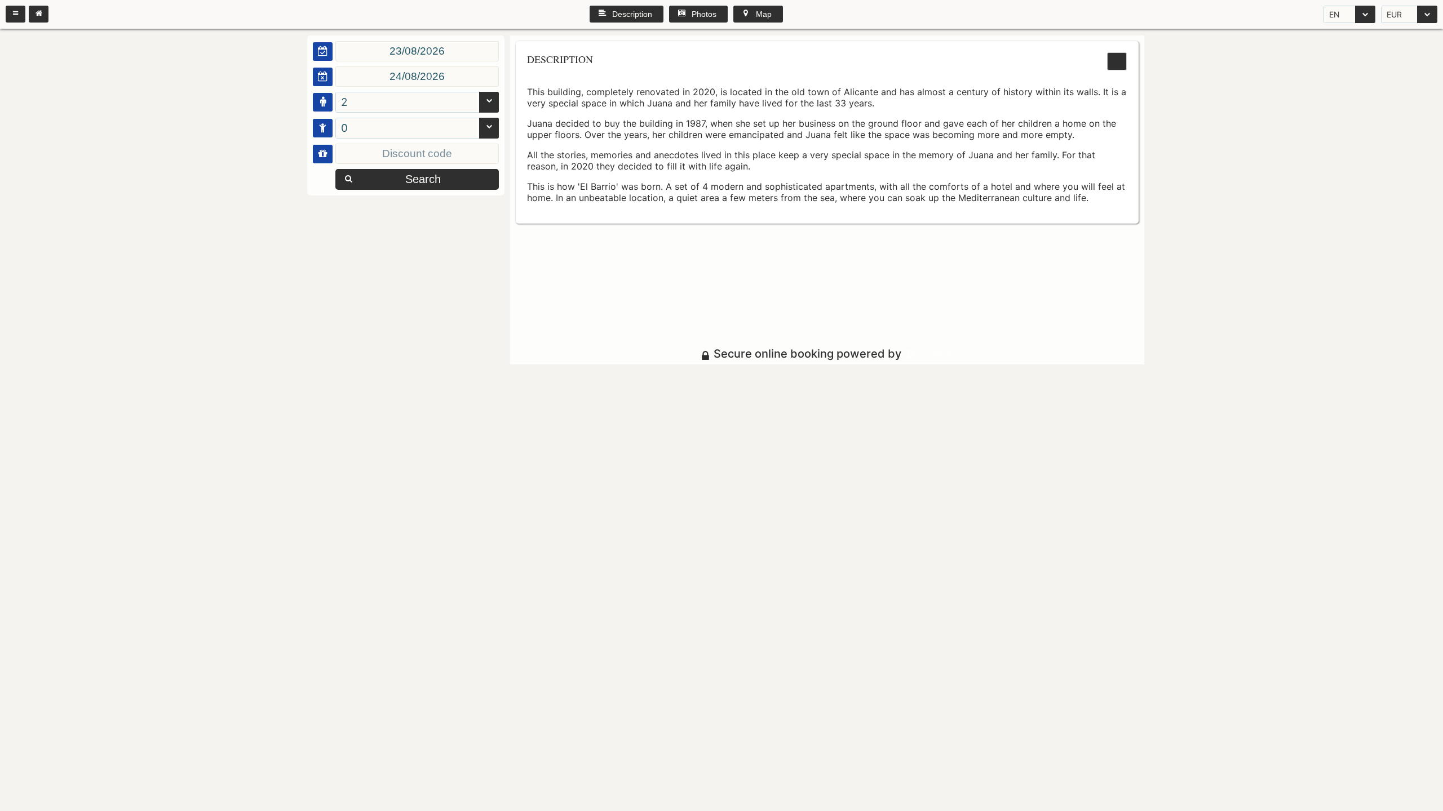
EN (1334, 14)
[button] (15, 14)
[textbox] (417, 51)
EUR (1394, 14)
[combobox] (1349, 14)
